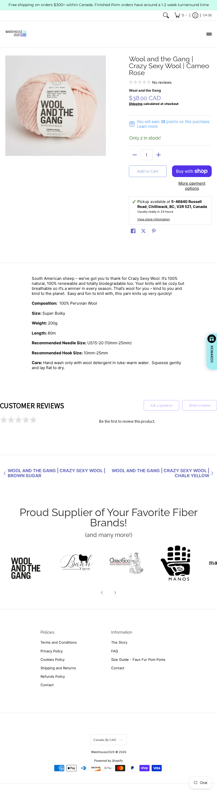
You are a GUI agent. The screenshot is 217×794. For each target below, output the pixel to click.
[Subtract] (135, 155)
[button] (133, 231)
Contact (47, 685)
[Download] (175, 563)
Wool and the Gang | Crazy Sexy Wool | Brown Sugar (56, 473)
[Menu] (209, 34)
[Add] (159, 155)
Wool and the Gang (145, 90)
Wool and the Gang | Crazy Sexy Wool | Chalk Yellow (160, 473)
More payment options (191, 186)
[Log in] (195, 15)
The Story (119, 642)
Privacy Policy (51, 651)
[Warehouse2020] (15, 34)
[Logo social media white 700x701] (77, 563)
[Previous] (102, 592)
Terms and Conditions (58, 642)
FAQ (114, 651)
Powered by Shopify (108, 761)
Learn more (147, 126)
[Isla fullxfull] (27, 563)
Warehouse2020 (103, 752)
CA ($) (207, 15)
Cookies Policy (52, 659)
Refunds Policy (52, 676)
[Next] (115, 592)
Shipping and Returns (58, 668)
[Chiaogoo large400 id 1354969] (126, 563)
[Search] (165, 15)
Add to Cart (148, 171)
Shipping (136, 104)
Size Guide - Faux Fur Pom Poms (138, 659)
